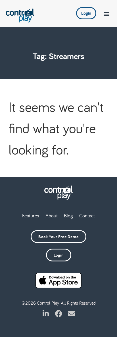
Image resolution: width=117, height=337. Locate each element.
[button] (106, 13)
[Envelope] (71, 313)
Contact (87, 215)
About (51, 215)
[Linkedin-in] (45, 313)
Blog (68, 215)
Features (30, 215)
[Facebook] (58, 313)
